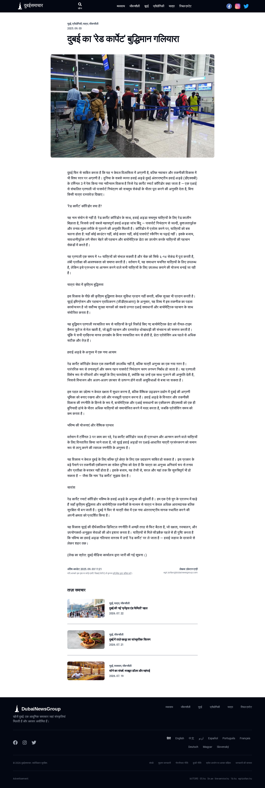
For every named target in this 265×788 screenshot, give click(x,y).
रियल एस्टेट (185, 6)
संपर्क (151, 763)
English (179, 738)
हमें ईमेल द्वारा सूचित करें (122, 573)
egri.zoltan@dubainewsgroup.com (181, 572)
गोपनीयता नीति (182, 763)
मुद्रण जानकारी (164, 763)
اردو (201, 738)
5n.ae (210, 778)
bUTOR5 (194, 778)
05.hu (203, 778)
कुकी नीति (197, 763)
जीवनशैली (134, 6)
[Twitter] (34, 742)
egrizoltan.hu (245, 778)
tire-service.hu (222, 778)
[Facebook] (15, 742)
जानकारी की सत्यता (244, 763)
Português (229, 738)
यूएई (146, 6)
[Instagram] (24, 742)
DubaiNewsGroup (41, 708)
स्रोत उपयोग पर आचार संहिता (218, 763)
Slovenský (223, 746)
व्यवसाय (121, 6)
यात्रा (172, 6)
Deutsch (193, 746)
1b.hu (234, 778)
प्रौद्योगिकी (158, 6)
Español (213, 738)
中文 (191, 738)
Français (245, 738)
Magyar (207, 746)
